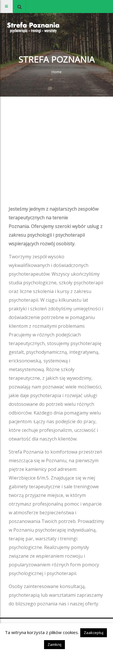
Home (57, 71)
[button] (19, 6)
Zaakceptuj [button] (93, 632)
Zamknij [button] (54, 644)
